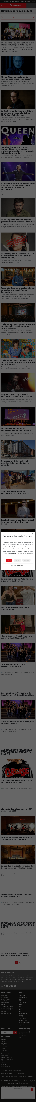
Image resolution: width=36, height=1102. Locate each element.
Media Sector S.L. (21, 565)
